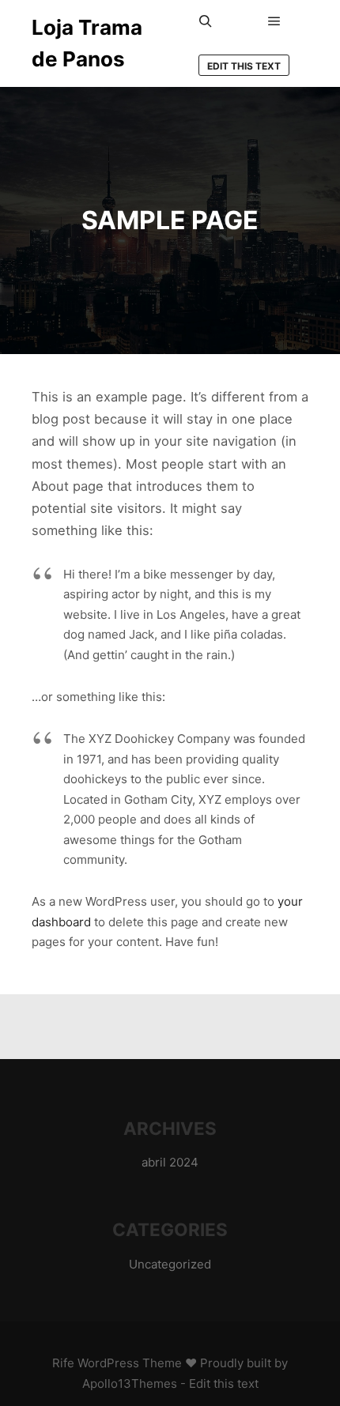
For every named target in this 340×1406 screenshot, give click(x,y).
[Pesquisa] (205, 21)
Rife (63, 1362)
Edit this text (244, 66)
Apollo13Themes (129, 1383)
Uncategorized (170, 1264)
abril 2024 (170, 1162)
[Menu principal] (274, 21)
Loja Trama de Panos (87, 43)
